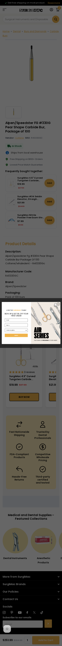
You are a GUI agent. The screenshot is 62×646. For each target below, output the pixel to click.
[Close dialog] (58, 304)
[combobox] (15, 330)
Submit (16, 335)
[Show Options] (26, 330)
